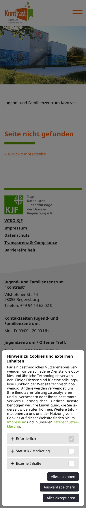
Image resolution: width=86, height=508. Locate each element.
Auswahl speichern (59, 487)
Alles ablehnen (63, 476)
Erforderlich (26, 438)
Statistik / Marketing (33, 450)
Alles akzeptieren (61, 497)
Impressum (16, 422)
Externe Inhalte (28, 463)
